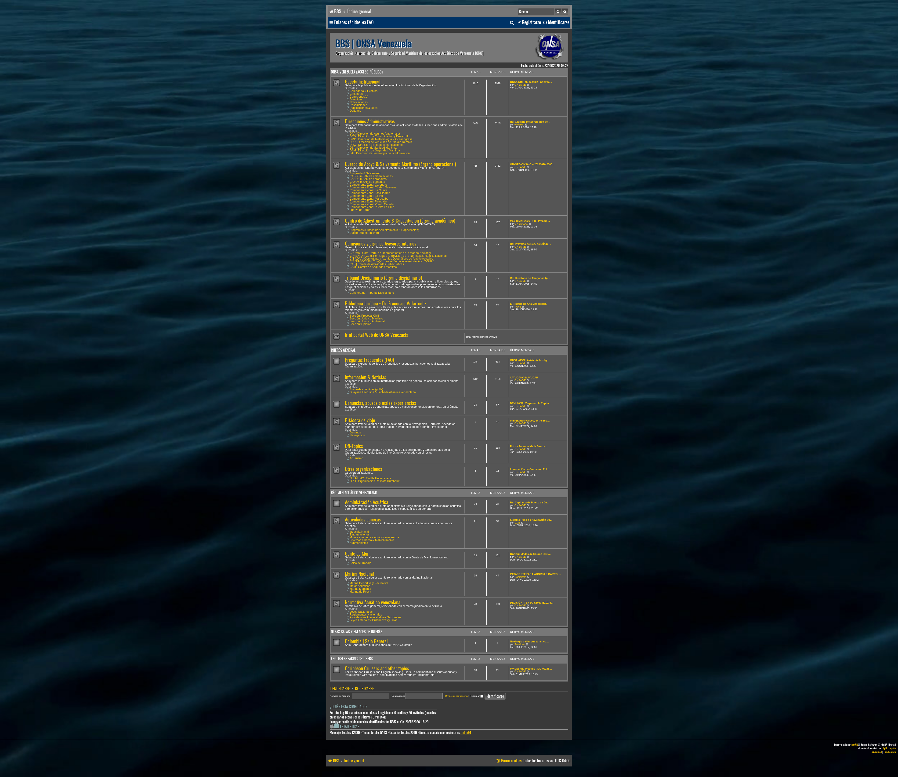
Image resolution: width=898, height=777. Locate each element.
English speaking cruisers (352, 658)
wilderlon (519, 124)
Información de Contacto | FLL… (530, 469)
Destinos (355, 432)
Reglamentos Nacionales (366, 614)
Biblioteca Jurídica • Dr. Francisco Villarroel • (386, 303)
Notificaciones (359, 102)
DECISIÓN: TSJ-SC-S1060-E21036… (532, 602)
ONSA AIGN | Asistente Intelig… (530, 360)
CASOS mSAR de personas (367, 181)
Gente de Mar (357, 553)
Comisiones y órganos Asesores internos (380, 243)
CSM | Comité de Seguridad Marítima (373, 267)
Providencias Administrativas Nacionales (375, 617)
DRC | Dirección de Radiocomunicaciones (376, 144)
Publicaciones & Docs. (364, 107)
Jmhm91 (465, 732)
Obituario (355, 110)
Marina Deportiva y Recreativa (369, 583)
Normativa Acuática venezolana (372, 602)
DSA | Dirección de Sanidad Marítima (373, 147)
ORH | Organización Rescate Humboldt (374, 481)
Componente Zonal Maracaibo (369, 198)
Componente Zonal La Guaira (368, 190)
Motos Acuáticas (360, 586)
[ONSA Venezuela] (539, 47)
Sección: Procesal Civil (364, 315)
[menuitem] (368, 22)
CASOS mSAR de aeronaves (368, 179)
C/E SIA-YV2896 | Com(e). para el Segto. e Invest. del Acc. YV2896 (392, 261)
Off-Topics (354, 446)
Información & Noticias (365, 377)
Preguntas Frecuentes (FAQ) (369, 359)
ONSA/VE (520, 84)
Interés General (343, 350)
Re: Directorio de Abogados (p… (530, 278)
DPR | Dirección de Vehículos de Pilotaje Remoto (381, 142)
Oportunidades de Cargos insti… (530, 554)
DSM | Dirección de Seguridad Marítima (375, 150)
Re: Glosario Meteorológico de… (530, 121)
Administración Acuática (366, 502)
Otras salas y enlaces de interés (356, 631)
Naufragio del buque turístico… (529, 641)
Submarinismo (359, 543)
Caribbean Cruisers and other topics (377, 668)
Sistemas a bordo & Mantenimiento (372, 540)
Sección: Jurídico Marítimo (366, 318)
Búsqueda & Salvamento (365, 173)
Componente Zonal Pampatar (368, 201)
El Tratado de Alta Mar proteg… (529, 303)
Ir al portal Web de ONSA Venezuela (376, 334)
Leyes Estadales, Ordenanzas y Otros (373, 620)
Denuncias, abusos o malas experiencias (380, 402)
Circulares (356, 93)
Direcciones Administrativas (370, 121)
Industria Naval (359, 531)
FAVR (517, 306)
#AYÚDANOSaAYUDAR (524, 377)
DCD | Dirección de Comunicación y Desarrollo (379, 136)
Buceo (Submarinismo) (364, 232)
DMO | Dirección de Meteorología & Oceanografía (381, 139)
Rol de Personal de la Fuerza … (529, 446)
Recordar (475, 696)
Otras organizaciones (363, 468)
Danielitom (520, 576)
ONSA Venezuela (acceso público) (357, 72)
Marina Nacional (359, 573)
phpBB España (889, 748)
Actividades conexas (363, 519)
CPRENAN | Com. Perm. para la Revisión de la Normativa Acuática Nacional (398, 255)
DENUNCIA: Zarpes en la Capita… (530, 403)
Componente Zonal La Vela (367, 195)
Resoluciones (358, 105)
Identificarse (340, 688)
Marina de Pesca (360, 591)
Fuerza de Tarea (360, 210)
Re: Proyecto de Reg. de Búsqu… (530, 243)
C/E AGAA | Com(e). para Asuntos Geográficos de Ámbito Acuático (391, 258)
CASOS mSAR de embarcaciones (371, 176)
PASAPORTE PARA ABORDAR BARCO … (535, 574)
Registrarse (364, 688)
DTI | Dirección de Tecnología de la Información (380, 153)
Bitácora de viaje (360, 420)
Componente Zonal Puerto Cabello (372, 204)
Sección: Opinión (360, 324)
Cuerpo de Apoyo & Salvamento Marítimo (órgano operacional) (400, 164)
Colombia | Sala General (366, 641)
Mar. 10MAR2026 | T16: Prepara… (530, 221)
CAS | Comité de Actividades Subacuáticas (377, 264)
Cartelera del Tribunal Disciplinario (372, 292)
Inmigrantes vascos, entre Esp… (530, 420)
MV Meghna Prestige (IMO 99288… (531, 668)
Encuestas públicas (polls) (366, 389)
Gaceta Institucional (362, 81)
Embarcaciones (359, 534)
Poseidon (519, 644)
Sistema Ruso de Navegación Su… (531, 519)
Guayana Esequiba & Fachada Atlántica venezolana (383, 392)
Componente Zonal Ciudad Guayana (373, 187)
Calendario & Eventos (363, 91)
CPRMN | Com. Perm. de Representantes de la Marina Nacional (390, 253)
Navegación (357, 435)
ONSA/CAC (521, 223)
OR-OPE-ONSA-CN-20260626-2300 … (532, 164)
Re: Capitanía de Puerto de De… (530, 502)
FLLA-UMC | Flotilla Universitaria (370, 478)
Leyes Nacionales (361, 611)
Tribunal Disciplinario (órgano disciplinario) (383, 277)
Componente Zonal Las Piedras (370, 193)
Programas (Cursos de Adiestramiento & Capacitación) (384, 230)
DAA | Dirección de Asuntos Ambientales (375, 133)
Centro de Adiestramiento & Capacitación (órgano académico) (400, 220)
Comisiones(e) (359, 96)
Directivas (356, 99)
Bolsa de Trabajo (360, 563)
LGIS (517, 522)
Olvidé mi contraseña (456, 696)
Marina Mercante (360, 588)
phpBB (854, 745)
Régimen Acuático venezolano (354, 492)
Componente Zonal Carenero (368, 184)
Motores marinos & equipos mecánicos (374, 537)
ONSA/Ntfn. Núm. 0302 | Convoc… (531, 82)
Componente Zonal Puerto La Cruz (372, 207)
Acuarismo (356, 458)
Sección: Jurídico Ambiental (367, 321)
